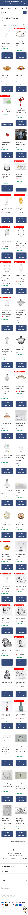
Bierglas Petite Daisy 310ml (6, 208)
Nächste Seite (21, 841)
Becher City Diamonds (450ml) (20, 143)
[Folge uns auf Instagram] (8, 896)
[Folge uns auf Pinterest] (11, 896)
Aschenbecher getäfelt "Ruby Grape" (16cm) (19, 77)
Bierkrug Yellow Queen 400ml (20, 208)
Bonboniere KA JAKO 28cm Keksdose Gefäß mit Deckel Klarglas (6, 278)
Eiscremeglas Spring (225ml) (21, 555)
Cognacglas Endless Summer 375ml (6, 456)
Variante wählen (7, 124)
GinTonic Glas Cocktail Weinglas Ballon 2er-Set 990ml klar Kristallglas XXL (6, 749)
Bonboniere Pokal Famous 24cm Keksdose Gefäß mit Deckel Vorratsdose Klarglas (6, 351)
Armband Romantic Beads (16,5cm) (6, 42)
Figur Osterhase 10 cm (6, 683)
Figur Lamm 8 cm (6, 650)
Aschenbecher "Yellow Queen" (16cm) (5, 77)
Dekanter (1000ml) (6, 491)
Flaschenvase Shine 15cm (21, 715)
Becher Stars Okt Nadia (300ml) (20, 175)
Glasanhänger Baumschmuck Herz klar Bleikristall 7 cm (6, 784)
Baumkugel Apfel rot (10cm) (6, 143)
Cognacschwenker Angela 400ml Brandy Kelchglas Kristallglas (20, 458)
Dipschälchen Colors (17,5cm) (21, 491)
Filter (5, 25)
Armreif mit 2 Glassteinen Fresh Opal (20, 43)
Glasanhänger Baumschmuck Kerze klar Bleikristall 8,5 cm (20, 785)
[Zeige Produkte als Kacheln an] (23, 25)
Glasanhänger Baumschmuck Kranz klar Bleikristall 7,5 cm (6, 821)
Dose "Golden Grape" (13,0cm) (20, 523)
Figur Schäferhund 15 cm (20, 683)
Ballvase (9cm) (5, 109)
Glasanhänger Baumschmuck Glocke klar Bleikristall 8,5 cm (20, 748)
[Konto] (22, 8)
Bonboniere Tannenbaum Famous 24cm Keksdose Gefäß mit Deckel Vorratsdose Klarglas (6, 389)
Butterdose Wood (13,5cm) (6, 424)
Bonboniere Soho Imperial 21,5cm (20, 348)
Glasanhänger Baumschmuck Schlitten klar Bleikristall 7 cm (20, 821)
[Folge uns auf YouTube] (14, 896)
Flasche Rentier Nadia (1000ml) (5, 715)
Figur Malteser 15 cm (20, 651)
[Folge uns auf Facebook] (2, 896)
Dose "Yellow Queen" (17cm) (5, 555)
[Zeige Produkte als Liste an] (26, 25)
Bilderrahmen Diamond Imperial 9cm (6, 241)
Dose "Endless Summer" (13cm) (6, 523)
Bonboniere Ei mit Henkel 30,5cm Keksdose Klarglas (20, 277)
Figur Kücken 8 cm (20, 618)
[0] (25, 8)
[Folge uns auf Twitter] (5, 896)
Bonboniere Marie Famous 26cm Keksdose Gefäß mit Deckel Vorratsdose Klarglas (21, 314)
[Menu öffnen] (2, 8)
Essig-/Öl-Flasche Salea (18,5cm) (5, 587)
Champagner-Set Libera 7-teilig (20, 424)
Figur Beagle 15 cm (21, 586)
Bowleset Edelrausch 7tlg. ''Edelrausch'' (20, 386)
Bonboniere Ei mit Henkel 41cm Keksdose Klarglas (6, 312)
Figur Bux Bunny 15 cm (6, 619)
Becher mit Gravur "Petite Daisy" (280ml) (6, 176)
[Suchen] (25, 12)
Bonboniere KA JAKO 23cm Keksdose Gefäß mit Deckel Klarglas (21, 242)
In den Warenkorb (7, 55)
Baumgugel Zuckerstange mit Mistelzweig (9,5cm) (21, 110)
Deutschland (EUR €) (6, 888)
